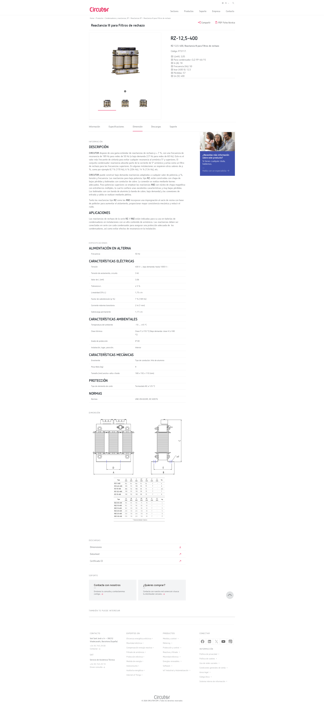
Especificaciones (116, 127)
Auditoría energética (134, 671)
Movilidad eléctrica (134, 643)
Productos (189, 11)
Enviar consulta (96, 667)
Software (167, 666)
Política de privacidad (208, 654)
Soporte (202, 11)
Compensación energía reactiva (139, 648)
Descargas (156, 127)
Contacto (230, 11)
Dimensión (138, 127)
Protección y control (171, 648)
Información (94, 127)
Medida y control (170, 639)
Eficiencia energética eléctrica (138, 639)
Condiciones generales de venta (212, 668)
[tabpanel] (107, 103)
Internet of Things (133, 675)
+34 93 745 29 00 (98, 646)
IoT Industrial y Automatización (176, 671)
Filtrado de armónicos (135, 652)
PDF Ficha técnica (226, 23)
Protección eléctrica (134, 657)
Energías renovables (171, 661)
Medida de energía (134, 661)
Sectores (174, 11)
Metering (167, 643)
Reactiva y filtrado (170, 652)
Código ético (204, 677)
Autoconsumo (132, 666)
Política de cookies (207, 659)
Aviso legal (204, 672)
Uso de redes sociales (208, 663)
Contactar (94, 649)
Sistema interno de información (212, 682)
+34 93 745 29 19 (98, 664)
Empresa (216, 11)
